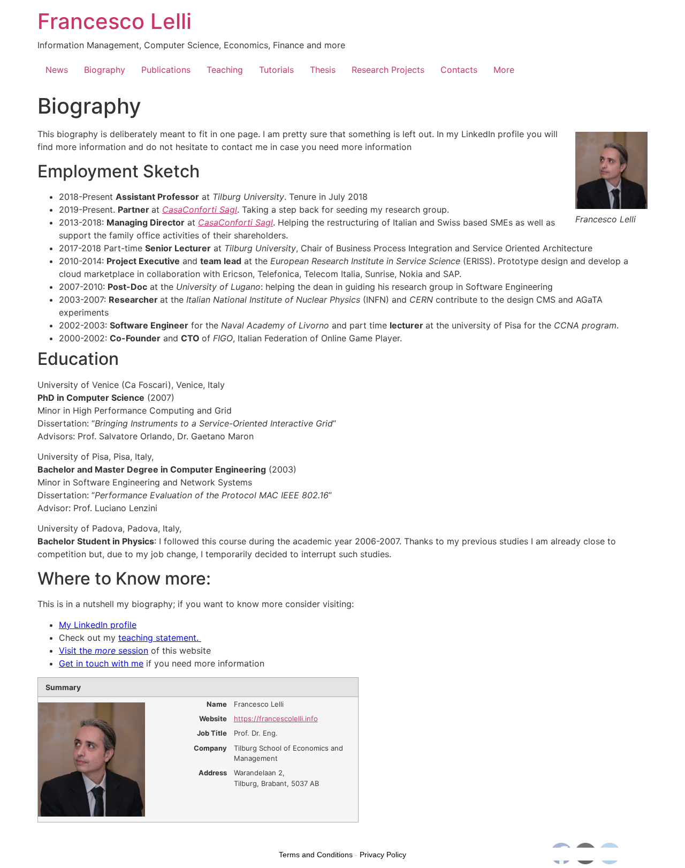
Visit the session (103, 650)
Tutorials (276, 69)
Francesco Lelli (114, 21)
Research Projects (388, 69)
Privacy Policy (383, 854)
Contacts (458, 69)
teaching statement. (159, 637)
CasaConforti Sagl (235, 222)
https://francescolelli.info (276, 718)
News (56, 69)
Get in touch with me (101, 663)
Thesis (323, 69)
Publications (166, 69)
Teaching (225, 69)
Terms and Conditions (316, 854)
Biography (104, 69)
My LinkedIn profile (97, 624)
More (503, 69)
